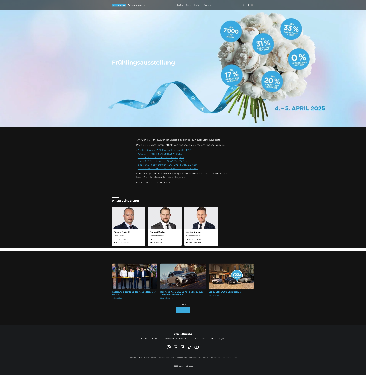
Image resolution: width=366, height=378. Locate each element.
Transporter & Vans (184, 339)
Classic (213, 339)
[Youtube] (196, 347)
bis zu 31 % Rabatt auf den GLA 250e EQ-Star (162, 161)
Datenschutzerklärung (147, 357)
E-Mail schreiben (122, 242)
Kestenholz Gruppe (149, 339)
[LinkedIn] (175, 347)
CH (249, 5)
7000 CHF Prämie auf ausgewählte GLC (160, 153)
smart (204, 339)
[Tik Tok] (189, 347)
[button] (243, 5)
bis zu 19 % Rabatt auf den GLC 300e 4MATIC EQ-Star (167, 164)
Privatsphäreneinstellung (198, 357)
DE (252, 5)
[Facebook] (182, 347)
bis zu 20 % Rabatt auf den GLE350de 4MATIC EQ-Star (168, 168)
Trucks (197, 339)
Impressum (132, 357)
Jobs (235, 357)
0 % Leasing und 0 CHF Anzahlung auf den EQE (164, 150)
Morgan (221, 339)
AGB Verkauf (226, 357)
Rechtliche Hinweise (166, 357)
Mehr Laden (183, 310)
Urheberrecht (182, 357)
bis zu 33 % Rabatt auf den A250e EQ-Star (161, 157)
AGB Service (215, 357)
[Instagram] (168, 347)
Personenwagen (135, 5)
